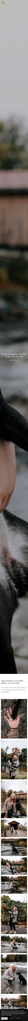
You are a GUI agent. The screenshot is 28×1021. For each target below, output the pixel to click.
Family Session (14, 360)
